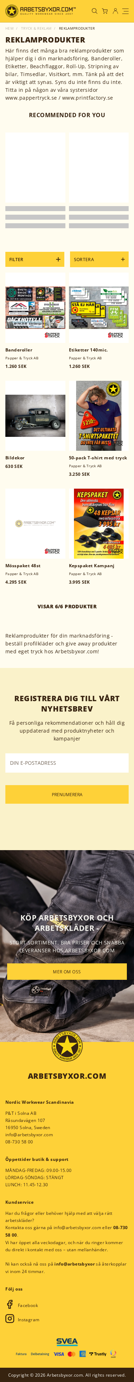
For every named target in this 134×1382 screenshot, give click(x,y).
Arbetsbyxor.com (67, 1075)
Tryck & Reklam (36, 28)
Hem (9, 28)
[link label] (40, 11)
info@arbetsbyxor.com (29, 1134)
